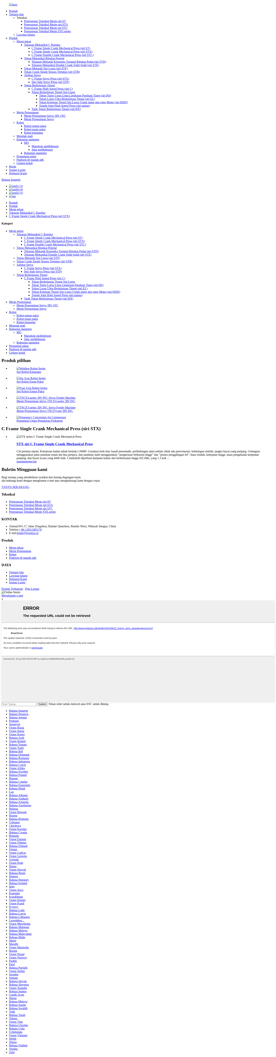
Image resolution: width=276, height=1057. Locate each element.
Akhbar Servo (32, 75)
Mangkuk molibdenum (45, 146)
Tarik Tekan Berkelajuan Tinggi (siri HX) (56, 109)
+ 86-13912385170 (30, 529)
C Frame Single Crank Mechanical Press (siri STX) (62, 51)
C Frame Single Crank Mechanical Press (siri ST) (61, 48)
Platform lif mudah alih (30, 159)
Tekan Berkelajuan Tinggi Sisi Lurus (53, 92)
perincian (31, 461)
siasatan (21, 461)
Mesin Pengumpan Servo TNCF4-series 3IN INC (46, 401)
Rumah (13, 11)
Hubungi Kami (18, 173)
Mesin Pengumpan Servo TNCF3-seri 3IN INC (45, 411)
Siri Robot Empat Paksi (30, 391)
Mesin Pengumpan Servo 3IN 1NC (45, 115)
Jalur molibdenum (42, 149)
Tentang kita (16, 14)
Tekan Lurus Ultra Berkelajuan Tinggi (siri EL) (67, 98)
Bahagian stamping (28, 139)
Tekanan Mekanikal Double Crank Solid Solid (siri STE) (65, 65)
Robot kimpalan (33, 132)
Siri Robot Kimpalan (29, 371)
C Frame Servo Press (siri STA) (50, 78)
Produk (13, 38)
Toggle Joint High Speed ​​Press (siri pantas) (64, 105)
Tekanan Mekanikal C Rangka (42, 44)
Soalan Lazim (17, 170)
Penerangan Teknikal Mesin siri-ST (45, 21)
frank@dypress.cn (27, 533)
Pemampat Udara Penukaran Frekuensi (40, 420)
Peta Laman (32, 588)
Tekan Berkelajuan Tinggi (39, 85)
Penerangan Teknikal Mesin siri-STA (46, 24)
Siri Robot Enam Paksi (30, 381)
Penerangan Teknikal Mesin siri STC (46, 27)
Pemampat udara (26, 156)
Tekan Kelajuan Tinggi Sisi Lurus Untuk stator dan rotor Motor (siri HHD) (83, 102)
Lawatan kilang (26, 34)
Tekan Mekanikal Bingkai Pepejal (44, 58)
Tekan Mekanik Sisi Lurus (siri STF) (46, 68)
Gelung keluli (25, 163)
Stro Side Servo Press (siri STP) (50, 82)
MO (26, 142)
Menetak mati (25, 136)
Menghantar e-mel (12, 595)
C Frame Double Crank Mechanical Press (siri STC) (63, 55)
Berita (12, 166)
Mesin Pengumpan (28, 112)
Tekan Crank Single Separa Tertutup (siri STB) (52, 71)
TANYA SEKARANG (15, 487)
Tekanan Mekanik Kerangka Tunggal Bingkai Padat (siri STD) (69, 61)
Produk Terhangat (12, 588)
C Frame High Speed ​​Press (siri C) (52, 88)
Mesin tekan (24, 41)
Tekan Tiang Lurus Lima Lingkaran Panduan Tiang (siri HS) (75, 95)
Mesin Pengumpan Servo (39, 119)
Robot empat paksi (35, 126)
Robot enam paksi (34, 129)
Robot (20, 122)
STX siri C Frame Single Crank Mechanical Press (55, 444)
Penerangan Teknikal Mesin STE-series (47, 31)
